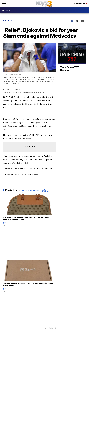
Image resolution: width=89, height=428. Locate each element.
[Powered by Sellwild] (52, 328)
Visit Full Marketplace (45, 191)
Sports (7, 20)
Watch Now (80, 4)
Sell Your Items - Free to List (30, 191)
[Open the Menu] (4, 3)
